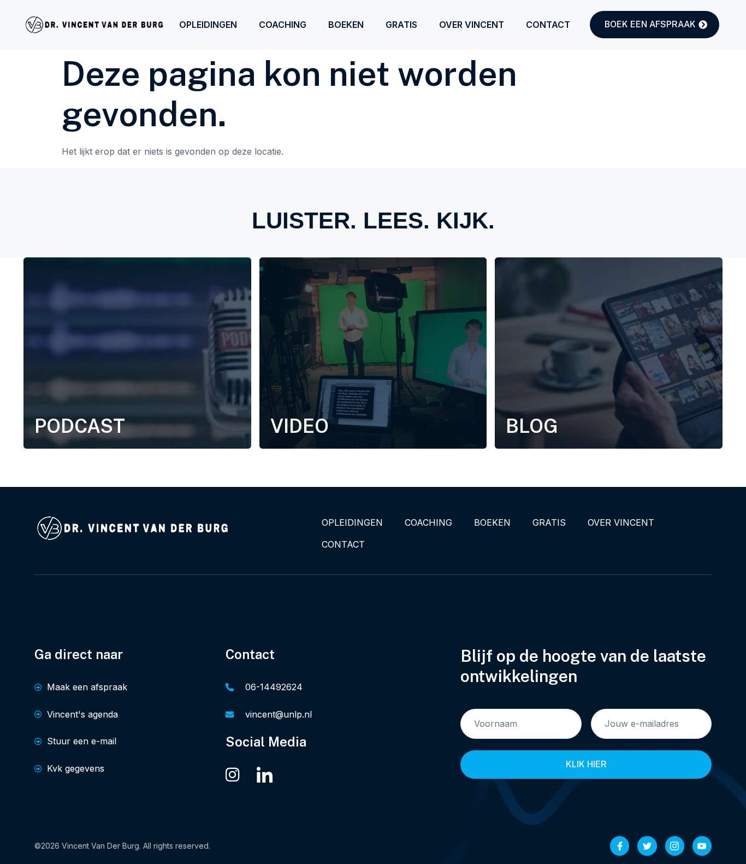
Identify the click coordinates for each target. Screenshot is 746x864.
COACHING (282, 24)
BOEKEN (346, 24)
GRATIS (401, 24)
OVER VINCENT (471, 24)
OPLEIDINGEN (208, 24)
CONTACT (548, 24)
